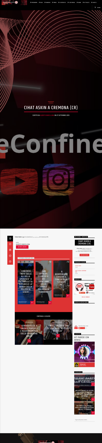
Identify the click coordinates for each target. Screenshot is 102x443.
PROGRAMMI (34, 2)
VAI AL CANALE (86, 318)
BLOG (42, 2)
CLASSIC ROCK (78, 287)
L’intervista (63, 2)
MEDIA (55, 2)
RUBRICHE (48, 2)
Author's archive (22, 268)
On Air (98, 8)
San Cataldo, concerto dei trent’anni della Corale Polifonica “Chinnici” (43, 303)
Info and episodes (84, 276)
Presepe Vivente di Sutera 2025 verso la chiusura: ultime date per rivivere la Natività (84, 415)
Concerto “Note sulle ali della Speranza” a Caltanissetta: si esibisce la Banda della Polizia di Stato (25, 303)
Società (94, 2)
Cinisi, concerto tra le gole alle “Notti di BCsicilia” (58, 350)
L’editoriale (72, 2)
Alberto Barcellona (47, 125)
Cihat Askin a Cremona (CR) (80, 293)
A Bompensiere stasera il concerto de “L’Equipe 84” (61, 300)
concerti (51, 113)
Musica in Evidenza (80, 397)
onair (79, 2)
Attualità (86, 2)
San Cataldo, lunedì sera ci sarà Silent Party (84, 401)
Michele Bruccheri (23, 323)
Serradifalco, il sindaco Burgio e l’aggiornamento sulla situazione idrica (29, 353)
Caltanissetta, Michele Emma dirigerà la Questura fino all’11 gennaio (84, 429)
